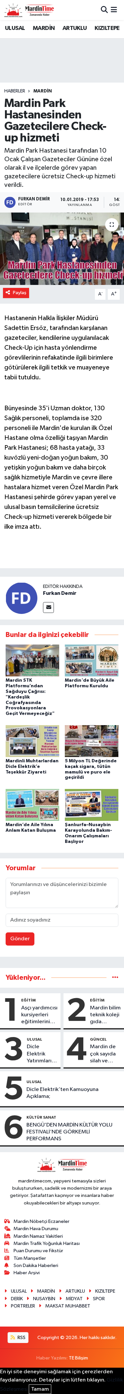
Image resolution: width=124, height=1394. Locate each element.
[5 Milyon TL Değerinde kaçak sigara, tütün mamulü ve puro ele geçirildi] (91, 741)
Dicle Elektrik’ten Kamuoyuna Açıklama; (62, 1093)
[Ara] (104, 10)
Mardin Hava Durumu (36, 1228)
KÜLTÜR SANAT (41, 1117)
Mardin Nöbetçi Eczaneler (41, 1221)
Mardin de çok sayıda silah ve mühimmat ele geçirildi (105, 1054)
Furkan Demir (59, 593)
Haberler (14, 91)
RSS (21, 1337)
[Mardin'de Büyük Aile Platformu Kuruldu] (91, 660)
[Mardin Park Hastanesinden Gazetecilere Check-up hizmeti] (62, 249)
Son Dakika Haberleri (36, 1265)
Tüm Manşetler (30, 1258)
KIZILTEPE (107, 28)
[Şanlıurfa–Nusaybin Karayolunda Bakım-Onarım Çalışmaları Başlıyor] (91, 804)
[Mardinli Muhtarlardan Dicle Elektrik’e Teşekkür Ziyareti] (32, 741)
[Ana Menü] (114, 10)
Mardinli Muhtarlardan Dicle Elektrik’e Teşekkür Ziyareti (32, 766)
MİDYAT (74, 1298)
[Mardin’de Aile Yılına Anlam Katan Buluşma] (32, 804)
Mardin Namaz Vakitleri (38, 1236)
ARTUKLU (74, 28)
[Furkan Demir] (21, 598)
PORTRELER (23, 1306)
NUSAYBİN (44, 1298)
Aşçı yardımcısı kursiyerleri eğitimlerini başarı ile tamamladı (39, 1015)
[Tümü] (115, 977)
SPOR (99, 1298)
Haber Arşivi (27, 1272)
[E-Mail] (48, 607)
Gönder (20, 939)
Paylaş (19, 292)
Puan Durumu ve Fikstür (38, 1250)
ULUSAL (15, 28)
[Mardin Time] (29, 10)
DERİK (17, 1298)
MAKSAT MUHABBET (67, 1306)
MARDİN (44, 28)
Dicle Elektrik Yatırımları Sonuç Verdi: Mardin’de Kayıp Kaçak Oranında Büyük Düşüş (42, 1054)
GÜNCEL (98, 1039)
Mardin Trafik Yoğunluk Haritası (47, 1243)
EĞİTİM (28, 1000)
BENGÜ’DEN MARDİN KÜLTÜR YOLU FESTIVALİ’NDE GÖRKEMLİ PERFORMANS (69, 1132)
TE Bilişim (78, 1358)
